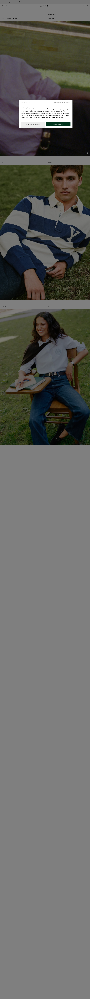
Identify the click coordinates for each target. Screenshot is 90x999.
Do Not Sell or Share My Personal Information (33, 125)
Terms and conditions (51, 115)
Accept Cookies (58, 124)
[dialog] (46, 114)
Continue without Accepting (62, 102)
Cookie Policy (45, 117)
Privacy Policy (65, 115)
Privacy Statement (57, 117)
